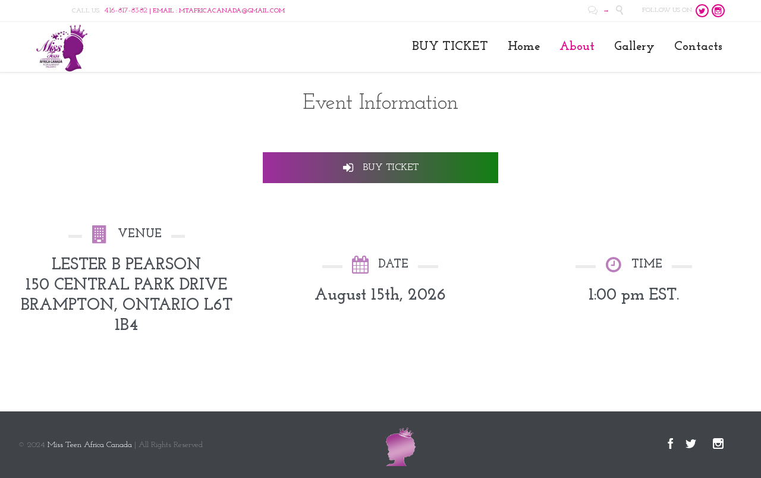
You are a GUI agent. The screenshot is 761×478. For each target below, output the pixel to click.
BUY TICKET (389, 167)
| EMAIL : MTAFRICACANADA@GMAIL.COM (194, 11)
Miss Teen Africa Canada (90, 445)
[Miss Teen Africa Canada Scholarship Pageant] (62, 47)
